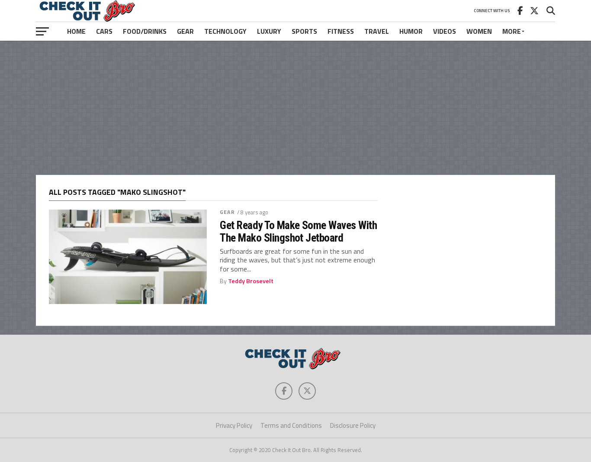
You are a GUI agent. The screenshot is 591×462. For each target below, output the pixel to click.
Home (76, 31)
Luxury (269, 31)
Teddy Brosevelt (250, 281)
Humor (411, 31)
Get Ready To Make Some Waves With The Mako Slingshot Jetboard (298, 231)
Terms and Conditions (291, 425)
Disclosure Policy (353, 425)
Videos (444, 31)
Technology (225, 31)
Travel (376, 31)
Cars (104, 31)
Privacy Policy (234, 425)
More (511, 31)
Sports (304, 31)
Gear (185, 31)
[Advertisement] (295, 107)
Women (479, 31)
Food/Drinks (145, 31)
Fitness (341, 31)
